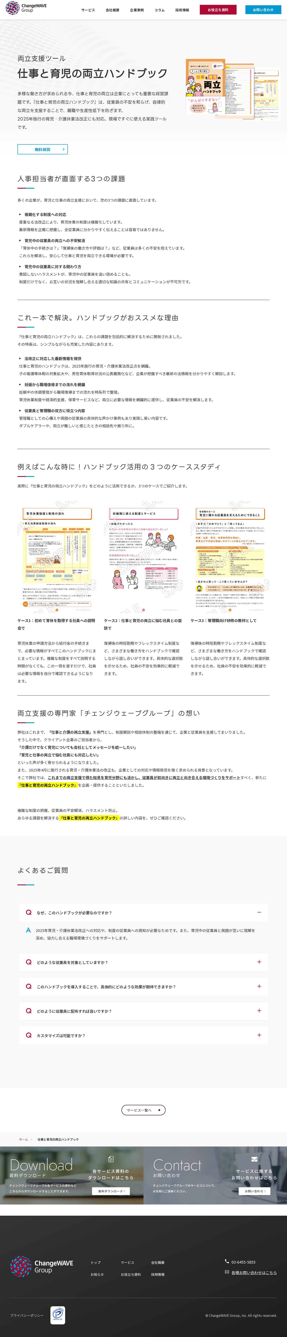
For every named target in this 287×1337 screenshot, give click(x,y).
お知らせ (97, 1274)
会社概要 (113, 9)
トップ (96, 1262)
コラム (159, 9)
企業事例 (137, 9)
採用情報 (182, 9)
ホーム (23, 1139)
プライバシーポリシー (27, 1315)
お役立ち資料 (218, 9)
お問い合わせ (263, 9)
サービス (88, 9)
